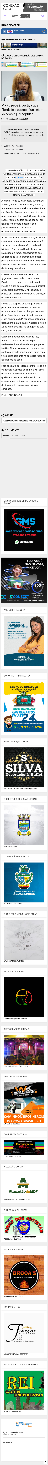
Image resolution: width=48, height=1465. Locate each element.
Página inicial (7, 1442)
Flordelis (19, 177)
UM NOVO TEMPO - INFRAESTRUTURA (21, 153)
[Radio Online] (43, 31)
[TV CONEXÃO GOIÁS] (21, 17)
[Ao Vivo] (4, 31)
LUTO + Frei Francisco (13, 146)
